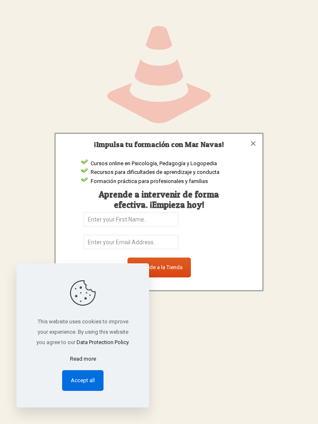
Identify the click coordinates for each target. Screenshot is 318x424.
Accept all (83, 380)
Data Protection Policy (102, 342)
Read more (83, 359)
